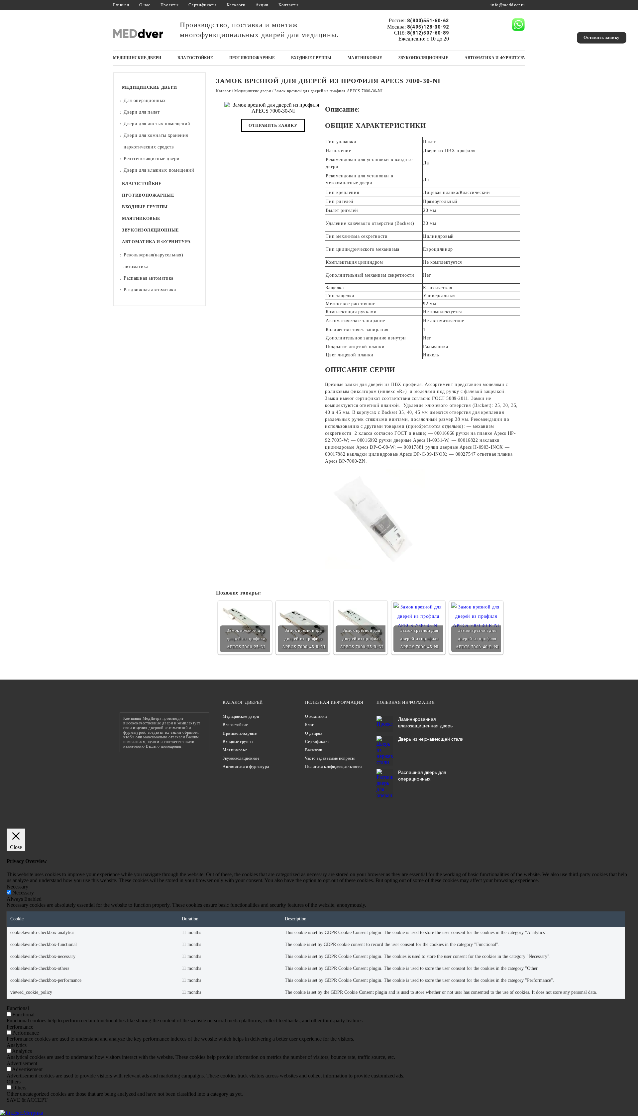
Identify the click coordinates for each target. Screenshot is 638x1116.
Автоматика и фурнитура (495, 57)
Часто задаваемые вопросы (330, 758)
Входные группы (311, 57)
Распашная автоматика (148, 278)
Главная (121, 4)
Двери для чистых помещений (157, 123)
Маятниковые (365, 57)
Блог (309, 724)
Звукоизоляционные (423, 57)
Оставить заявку (602, 37)
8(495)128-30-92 (428, 27)
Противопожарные (252, 57)
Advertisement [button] (22, 1063)
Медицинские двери (137, 57)
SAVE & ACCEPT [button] (27, 1100)
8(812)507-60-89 (428, 33)
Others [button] (14, 1081)
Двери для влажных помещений (159, 170)
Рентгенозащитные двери (151, 158)
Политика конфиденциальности (333, 766)
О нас (145, 4)
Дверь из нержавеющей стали (431, 739)
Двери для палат (142, 112)
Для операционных (144, 100)
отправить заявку (273, 125)
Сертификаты (202, 4)
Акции (262, 4)
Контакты (288, 4)
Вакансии (313, 750)
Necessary (23, 892)
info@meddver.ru (507, 4)
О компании (316, 716)
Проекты (169, 4)
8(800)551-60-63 (428, 20)
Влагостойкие (195, 57)
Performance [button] (20, 1027)
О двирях (313, 733)
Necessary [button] (17, 886)
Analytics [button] (17, 1045)
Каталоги (236, 4)
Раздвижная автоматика (150, 289)
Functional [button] (18, 1008)
